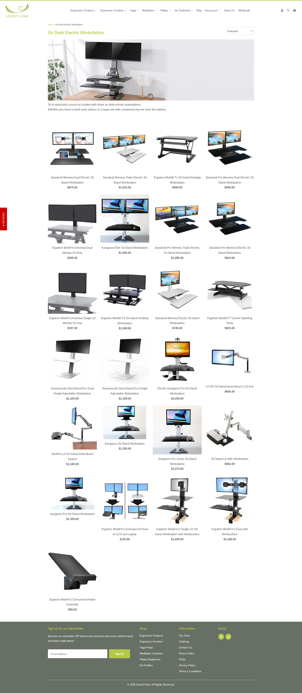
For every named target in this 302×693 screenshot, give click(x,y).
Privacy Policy (187, 665)
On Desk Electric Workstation (76, 32)
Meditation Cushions (151, 653)
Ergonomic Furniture (151, 641)
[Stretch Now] (23, 12)
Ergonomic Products (151, 635)
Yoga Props (146, 647)
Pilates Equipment (150, 659)
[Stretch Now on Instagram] (228, 637)
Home (51, 24)
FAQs (182, 659)
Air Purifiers (146, 665)
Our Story (184, 635)
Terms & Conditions (190, 671)
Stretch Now (143, 684)
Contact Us (185, 647)
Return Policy (186, 653)
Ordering (184, 641)
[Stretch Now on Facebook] (221, 637)
